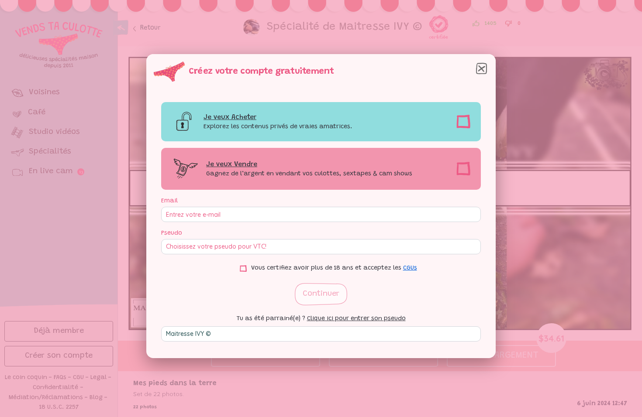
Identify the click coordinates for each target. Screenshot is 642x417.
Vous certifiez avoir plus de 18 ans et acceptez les (334, 268)
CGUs (410, 268)
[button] (321, 294)
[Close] (481, 68)
